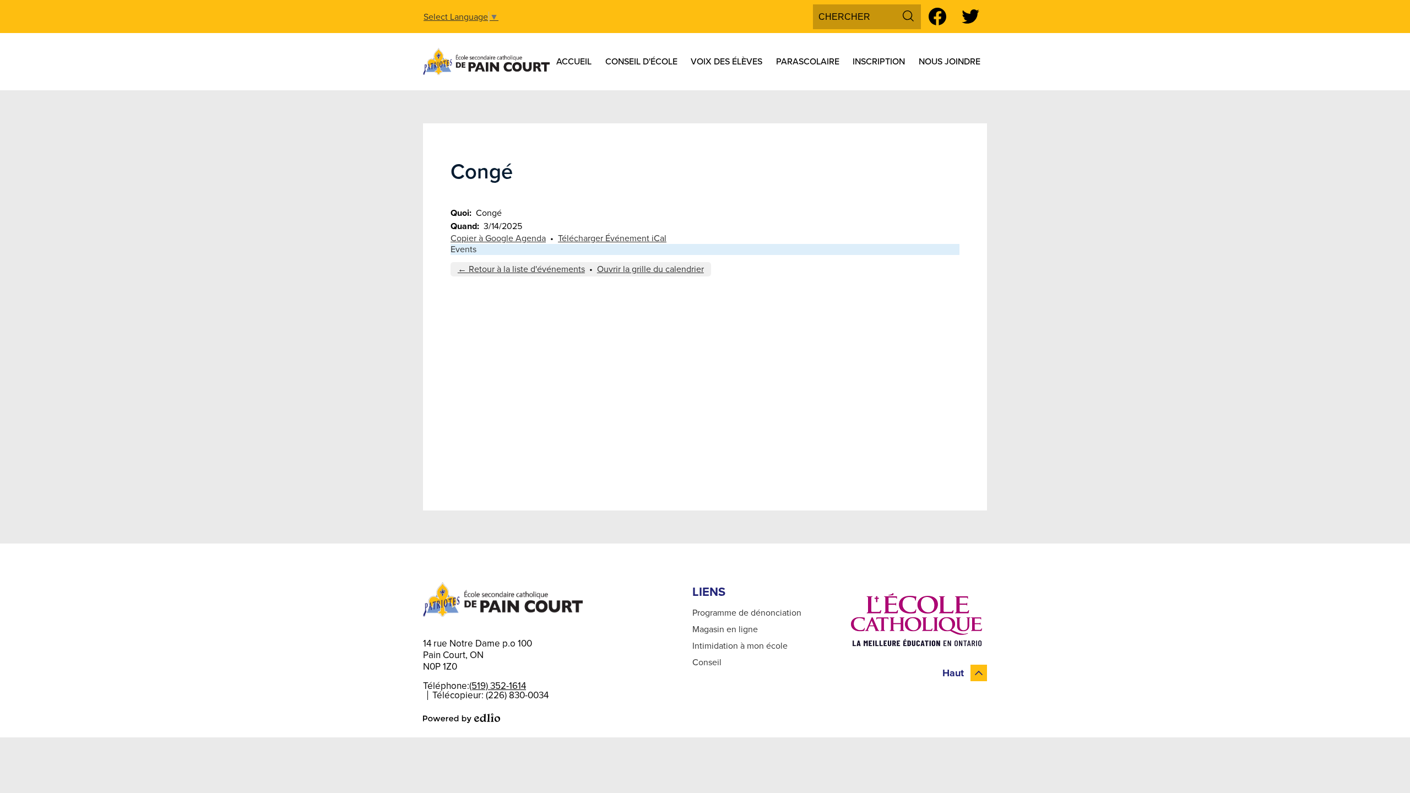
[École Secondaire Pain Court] (486, 61)
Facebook (937, 16)
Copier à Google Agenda (498, 238)
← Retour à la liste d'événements (521, 269)
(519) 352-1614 (497, 686)
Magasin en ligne (725, 629)
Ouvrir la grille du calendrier (650, 269)
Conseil (707, 662)
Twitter (970, 16)
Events (463, 249)
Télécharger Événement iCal (612, 238)
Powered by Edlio (461, 718)
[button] (574, 61)
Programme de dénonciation (746, 612)
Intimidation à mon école (740, 645)
